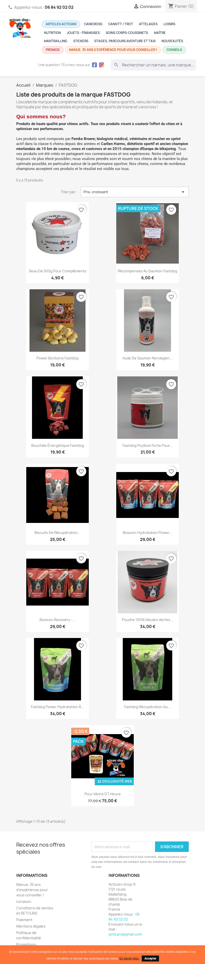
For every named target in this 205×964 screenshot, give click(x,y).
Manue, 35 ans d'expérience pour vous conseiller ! (113, 50)
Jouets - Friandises (83, 33)
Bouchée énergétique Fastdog (57, 445)
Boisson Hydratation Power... (147, 532)
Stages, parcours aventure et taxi (125, 41)
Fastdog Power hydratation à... (57, 706)
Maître (160, 33)
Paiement (24, 919)
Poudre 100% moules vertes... (147, 619)
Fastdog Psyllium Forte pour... (147, 445)
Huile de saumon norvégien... (147, 358)
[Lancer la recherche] (116, 65)
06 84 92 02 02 (124, 917)
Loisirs (169, 24)
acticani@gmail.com (125, 934)
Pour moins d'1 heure (102, 794)
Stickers (80, 41)
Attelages (148, 24)
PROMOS (53, 50)
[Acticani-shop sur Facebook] (94, 64)
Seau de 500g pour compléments (57, 271)
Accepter (150, 958)
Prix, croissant (135, 192)
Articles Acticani (61, 24)
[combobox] (153, 64)
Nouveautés (172, 41)
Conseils (174, 50)
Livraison (23, 901)
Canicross (93, 24)
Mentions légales (31, 926)
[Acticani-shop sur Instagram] (101, 64)
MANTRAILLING (55, 41)
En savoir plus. (129, 958)
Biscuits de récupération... (57, 532)
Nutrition (52, 33)
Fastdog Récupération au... (147, 706)
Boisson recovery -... (58, 619)
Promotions (26, 944)
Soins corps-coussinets (127, 33)
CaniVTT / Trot (120, 24)
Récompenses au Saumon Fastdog (147, 271)
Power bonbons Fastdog (57, 358)
